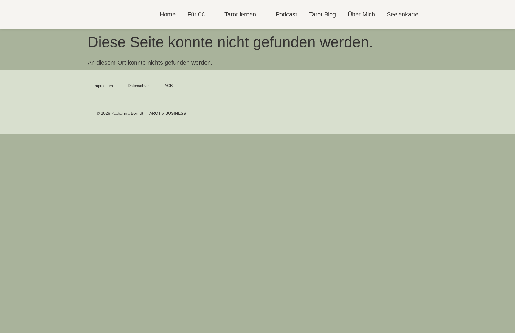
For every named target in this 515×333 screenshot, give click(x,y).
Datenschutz (139, 85)
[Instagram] (385, 114)
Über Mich (361, 14)
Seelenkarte (402, 14)
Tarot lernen (240, 14)
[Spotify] (399, 114)
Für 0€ (196, 14)
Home (168, 14)
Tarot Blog (322, 14)
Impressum (103, 85)
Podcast (286, 14)
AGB (169, 85)
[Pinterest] (414, 114)
